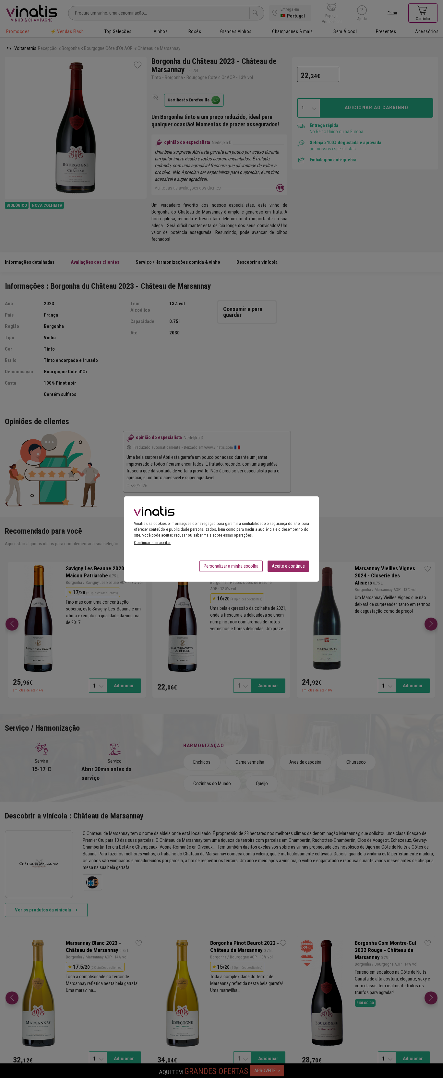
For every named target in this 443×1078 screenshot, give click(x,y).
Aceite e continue (288, 566)
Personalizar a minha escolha (231, 566)
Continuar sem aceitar (152, 542)
